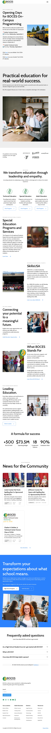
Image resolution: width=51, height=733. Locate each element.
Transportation (29, 718)
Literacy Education (18, 713)
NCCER (39, 713)
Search (4, 689)
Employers (16, 715)
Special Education (6, 715)
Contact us (35, 664)
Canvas (39, 710)
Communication (29, 710)
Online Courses (17, 708)
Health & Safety (29, 715)
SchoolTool (40, 718)
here (6, 52)
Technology (28, 713)
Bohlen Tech (5, 710)
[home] (7, 2)
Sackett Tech (5, 713)
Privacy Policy (45, 728)
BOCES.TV (40, 715)
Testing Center (17, 710)
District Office (5, 708)
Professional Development (17, 718)
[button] (47, 1)
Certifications (29, 720)
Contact (4, 718)
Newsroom (40, 708)
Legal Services (29, 708)
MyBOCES (40, 720)
